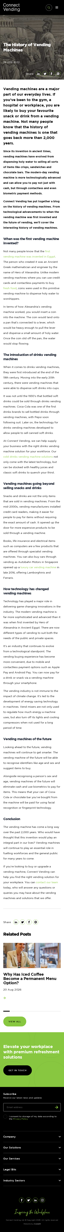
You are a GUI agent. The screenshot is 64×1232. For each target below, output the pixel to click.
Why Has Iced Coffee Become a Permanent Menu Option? (29, 978)
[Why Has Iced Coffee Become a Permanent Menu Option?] (32, 955)
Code (37, 1224)
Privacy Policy (20, 1119)
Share (29, 73)
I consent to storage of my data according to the (33, 1117)
